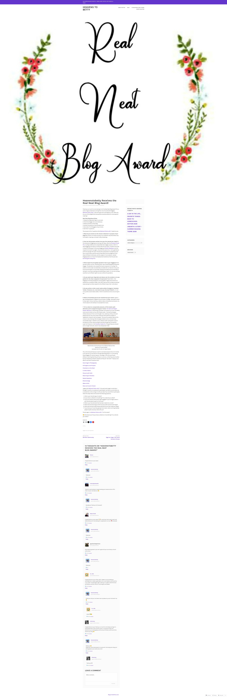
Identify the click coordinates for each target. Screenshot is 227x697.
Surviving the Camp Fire (89, 258)
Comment (113, 683)
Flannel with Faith (87, 373)
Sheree (91, 455)
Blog (128, 7)
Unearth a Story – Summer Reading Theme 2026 (134, 229)
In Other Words (87, 370)
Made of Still (86, 383)
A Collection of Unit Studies (138, 7)
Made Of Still (93, 513)
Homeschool (101, 205)
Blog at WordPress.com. (113, 694)
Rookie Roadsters (109, 248)
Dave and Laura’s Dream (89, 386)
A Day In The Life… (134, 214)
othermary (92, 621)
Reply (86, 464)
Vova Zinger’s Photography (90, 363)
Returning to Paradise (88, 375)
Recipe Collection (140, 9)
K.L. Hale (92, 573)
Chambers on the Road (89, 368)
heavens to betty (90, 8)
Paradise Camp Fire (100, 324)
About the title (121, 7)
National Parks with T (88, 212)
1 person (91, 477)
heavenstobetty (92, 205)
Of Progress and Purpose (89, 365)
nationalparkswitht (94, 483)
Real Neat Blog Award (89, 430)
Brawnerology (86, 380)
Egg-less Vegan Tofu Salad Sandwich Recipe (113, 437)
